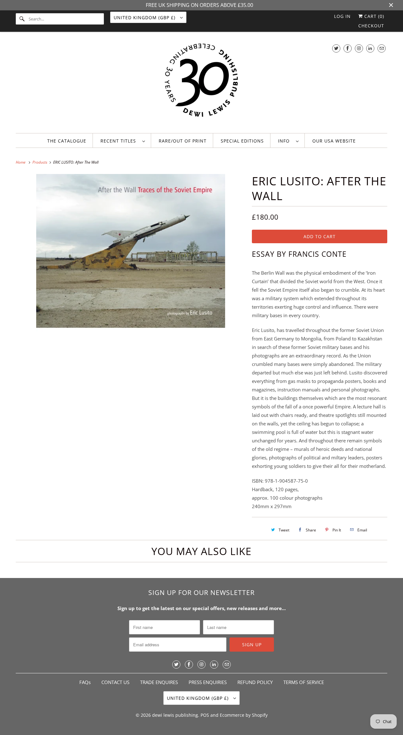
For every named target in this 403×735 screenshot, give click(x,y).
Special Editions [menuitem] (242, 141)
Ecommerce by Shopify (244, 715)
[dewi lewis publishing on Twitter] (336, 48)
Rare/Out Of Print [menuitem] (183, 141)
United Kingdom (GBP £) (145, 17)
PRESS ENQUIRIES (208, 682)
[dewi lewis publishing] (201, 84)
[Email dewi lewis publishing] (381, 48)
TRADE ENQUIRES (159, 682)
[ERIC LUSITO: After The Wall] (130, 268)
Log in (342, 16)
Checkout (371, 26)
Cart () (373, 16)
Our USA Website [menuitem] (334, 141)
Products (40, 162)
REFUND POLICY (255, 682)
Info (285, 141)
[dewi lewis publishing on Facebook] (347, 48)
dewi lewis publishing (175, 715)
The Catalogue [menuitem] (66, 141)
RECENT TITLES (119, 141)
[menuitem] (122, 140)
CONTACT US (115, 682)
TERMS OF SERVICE (303, 682)
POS (205, 715)
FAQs (85, 682)
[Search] (22, 19)
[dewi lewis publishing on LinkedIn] (370, 48)
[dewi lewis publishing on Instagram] (359, 48)
